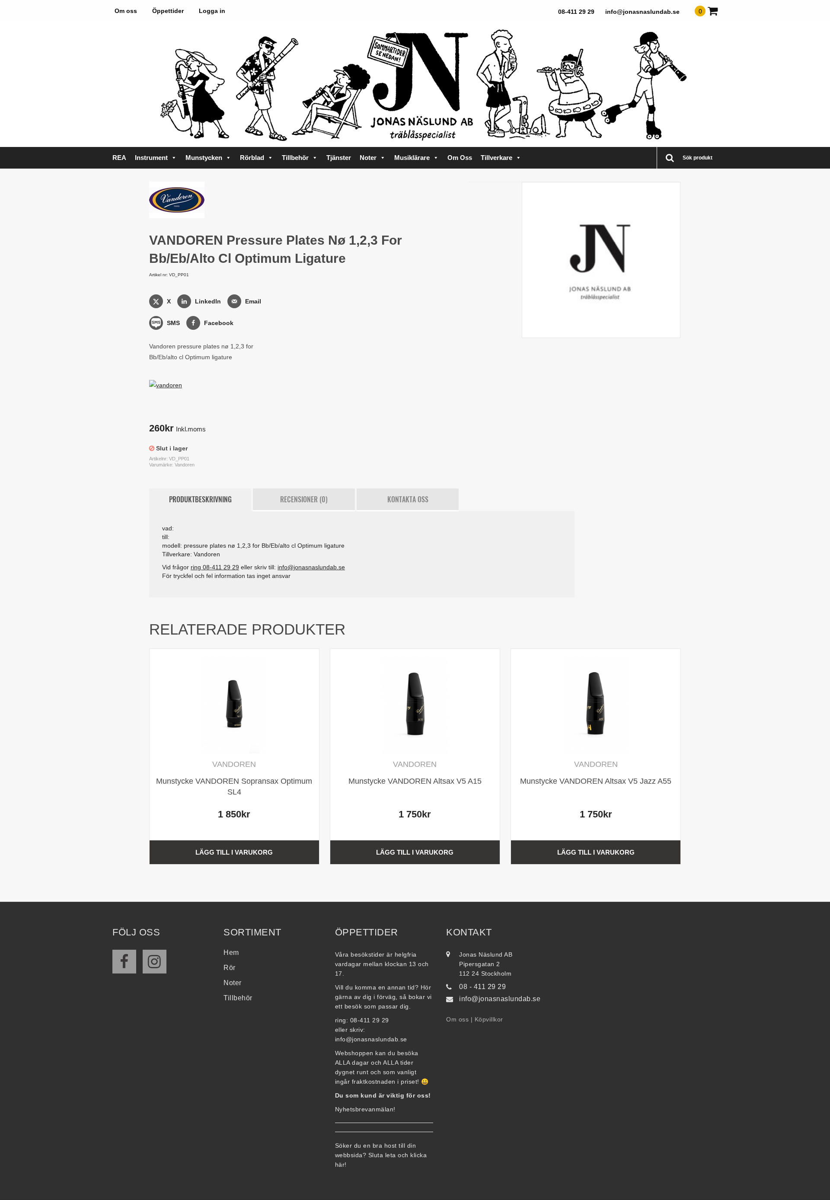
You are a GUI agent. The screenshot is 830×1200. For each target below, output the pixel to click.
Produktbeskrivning (200, 499)
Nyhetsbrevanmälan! (365, 1109)
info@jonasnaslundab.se (642, 11)
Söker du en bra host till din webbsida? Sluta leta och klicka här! (381, 1155)
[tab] (200, 499)
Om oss (126, 10)
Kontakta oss (407, 499)
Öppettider (168, 10)
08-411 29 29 (576, 11)
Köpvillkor (489, 1019)
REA (119, 157)
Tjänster (338, 157)
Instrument (151, 157)
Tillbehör (295, 157)
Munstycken (203, 157)
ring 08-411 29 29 (215, 567)
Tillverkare (496, 157)
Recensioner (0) (304, 499)
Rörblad (252, 157)
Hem (231, 952)
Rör (229, 967)
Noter (368, 157)
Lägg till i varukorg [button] (234, 852)
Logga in (212, 10)
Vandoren (185, 464)
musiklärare (412, 157)
